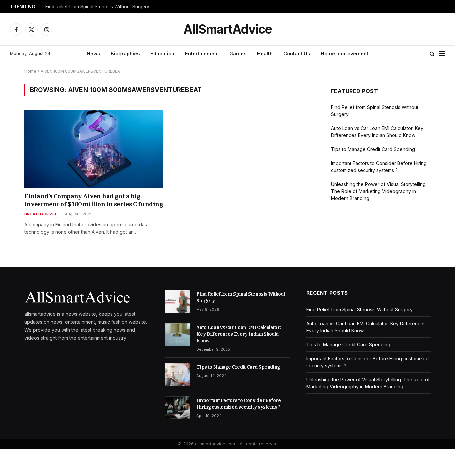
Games (237, 53)
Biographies (125, 53)
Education (162, 53)
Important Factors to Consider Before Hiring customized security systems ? (238, 403)
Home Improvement (344, 53)
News (93, 53)
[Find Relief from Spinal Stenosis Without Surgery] (177, 301)
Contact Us (296, 53)
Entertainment (202, 53)
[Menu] (442, 53)
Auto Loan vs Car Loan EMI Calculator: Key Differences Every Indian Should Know (238, 334)
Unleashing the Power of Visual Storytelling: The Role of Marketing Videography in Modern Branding (379, 191)
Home (30, 71)
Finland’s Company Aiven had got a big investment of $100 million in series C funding (93, 200)
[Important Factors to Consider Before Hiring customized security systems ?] (177, 407)
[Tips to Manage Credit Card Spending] (177, 374)
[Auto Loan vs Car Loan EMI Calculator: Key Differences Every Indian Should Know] (177, 334)
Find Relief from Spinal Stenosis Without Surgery (97, 6)
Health (265, 53)
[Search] (432, 53)
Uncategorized (41, 214)
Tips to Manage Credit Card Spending (373, 149)
